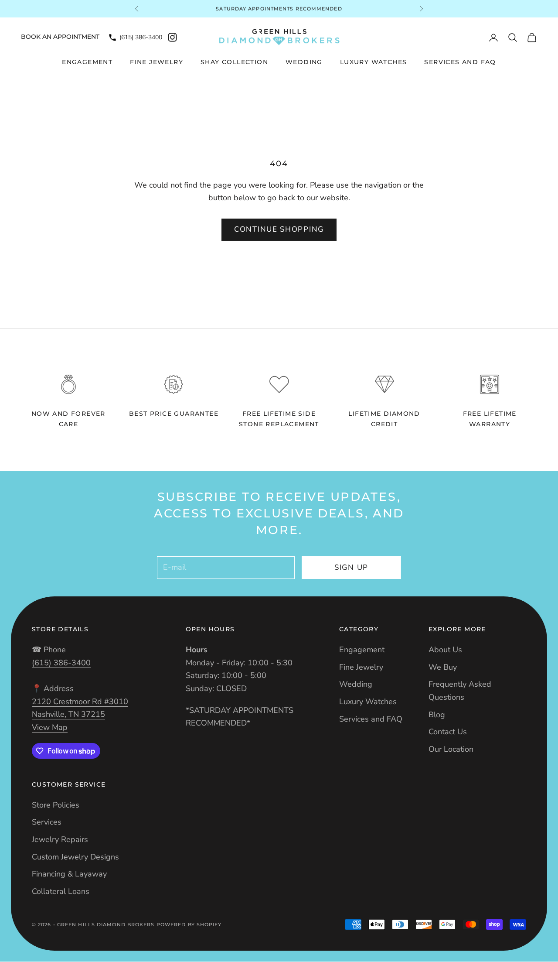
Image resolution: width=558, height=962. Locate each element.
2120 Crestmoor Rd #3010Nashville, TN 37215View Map (80, 714)
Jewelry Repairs (60, 839)
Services (46, 822)
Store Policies (55, 805)
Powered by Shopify (189, 924)
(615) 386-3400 (140, 37)
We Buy (443, 667)
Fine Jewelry (156, 62)
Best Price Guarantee (173, 414)
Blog (437, 714)
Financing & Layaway (69, 874)
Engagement (87, 62)
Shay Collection (234, 62)
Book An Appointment (60, 37)
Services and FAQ (460, 62)
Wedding (304, 62)
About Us (445, 649)
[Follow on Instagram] (172, 37)
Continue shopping (279, 229)
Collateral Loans (60, 891)
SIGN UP (351, 567)
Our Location (451, 749)
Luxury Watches (373, 62)
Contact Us (448, 731)
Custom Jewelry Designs (75, 857)
